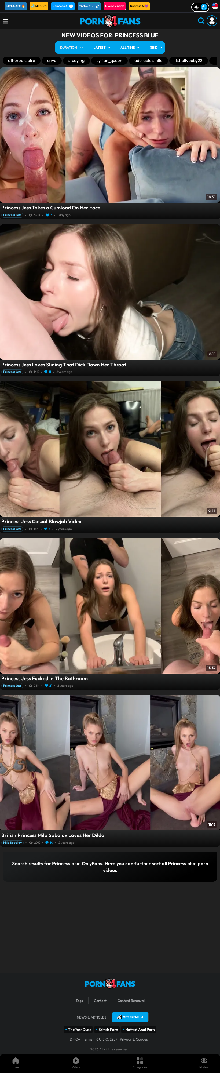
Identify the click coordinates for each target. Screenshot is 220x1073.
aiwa (51, 60)
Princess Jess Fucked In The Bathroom (44, 678)
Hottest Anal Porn (140, 1029)
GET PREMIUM (133, 1017)
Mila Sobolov (12, 843)
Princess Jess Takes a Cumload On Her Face (50, 207)
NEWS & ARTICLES (91, 1017)
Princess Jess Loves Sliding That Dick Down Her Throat (63, 364)
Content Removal (131, 1000)
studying (76, 60)
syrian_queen (109, 60)
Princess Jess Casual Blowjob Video (41, 521)
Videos (76, 1067)
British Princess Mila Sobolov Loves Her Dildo (52, 835)
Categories (140, 1067)
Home (15, 1067)
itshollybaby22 (189, 60)
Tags (79, 1000)
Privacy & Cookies (134, 1039)
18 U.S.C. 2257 (106, 1039)
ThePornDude (79, 1029)
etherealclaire (21, 60)
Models (203, 1067)
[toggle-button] (200, 7)
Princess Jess (12, 215)
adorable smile (148, 60)
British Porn (108, 1029)
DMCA (75, 1039)
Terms (87, 1039)
